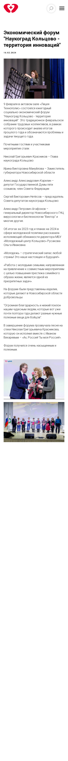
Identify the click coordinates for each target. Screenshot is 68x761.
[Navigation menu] (61, 8)
